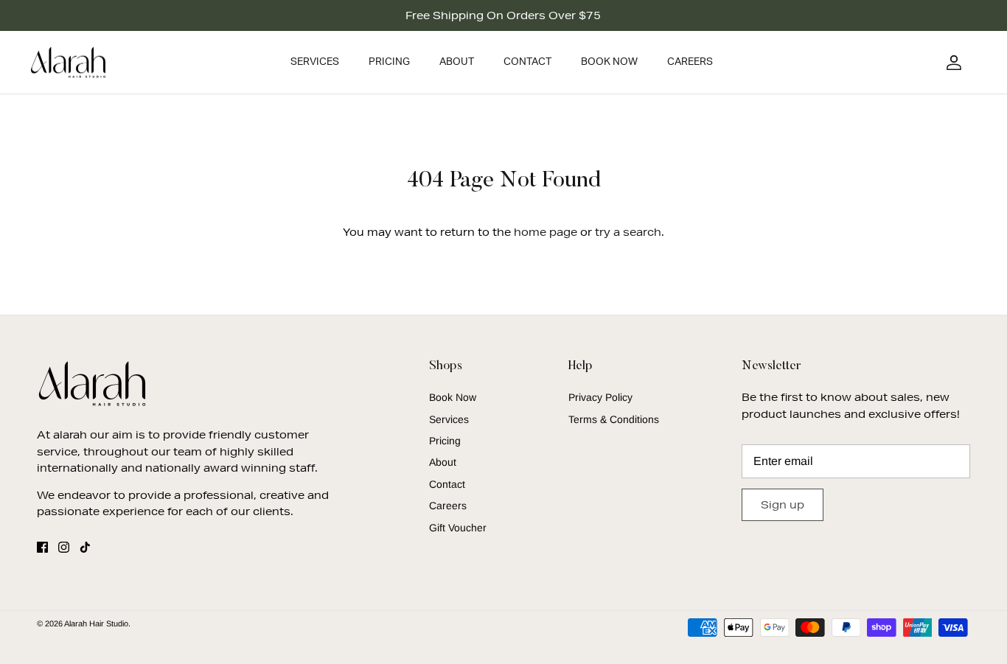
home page (545, 232)
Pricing (389, 62)
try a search (628, 232)
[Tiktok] (85, 547)
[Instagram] (63, 547)
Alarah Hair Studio (96, 623)
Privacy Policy (600, 397)
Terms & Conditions (613, 419)
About (456, 62)
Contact (527, 62)
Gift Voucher (458, 528)
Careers (690, 62)
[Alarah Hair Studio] (68, 63)
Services (314, 62)
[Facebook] (42, 547)
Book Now (609, 62)
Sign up (782, 504)
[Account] (951, 62)
